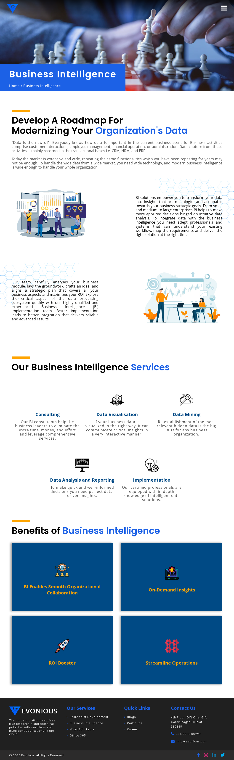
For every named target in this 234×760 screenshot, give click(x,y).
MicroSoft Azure (82, 729)
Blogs (131, 717)
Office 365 (78, 735)
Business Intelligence (86, 723)
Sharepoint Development (89, 717)
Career (132, 729)
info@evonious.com (192, 741)
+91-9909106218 (189, 734)
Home (14, 85)
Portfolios (134, 723)
